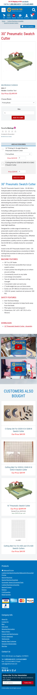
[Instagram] (8, 670)
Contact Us (5, 622)
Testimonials (5, 639)
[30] (18, 61)
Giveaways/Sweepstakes (9, 644)
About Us (4, 619)
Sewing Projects (6, 587)
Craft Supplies (6, 592)
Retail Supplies (6, 594)
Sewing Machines (7, 577)
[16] (18, 490)
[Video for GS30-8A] (18, 347)
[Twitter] (3, 670)
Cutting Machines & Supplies (10, 585)
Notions (4, 590)
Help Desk (5, 627)
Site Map (4, 646)
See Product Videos (9, 85)
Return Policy (6, 631)
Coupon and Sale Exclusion (10, 634)
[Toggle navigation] (3, 10)
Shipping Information (8, 629)
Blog (3, 624)
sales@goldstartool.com (9, 664)
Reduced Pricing (8, 570)
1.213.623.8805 (27, 4)
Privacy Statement (7, 636)
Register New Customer (9, 641)
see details (25, 1)
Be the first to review (6, 136)
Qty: (19, 109)
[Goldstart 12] (18, 369)
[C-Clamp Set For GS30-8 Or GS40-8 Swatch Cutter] (18, 413)
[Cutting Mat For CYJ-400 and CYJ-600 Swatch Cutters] (18, 530)
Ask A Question (29, 26)
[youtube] (13, 670)
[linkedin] (10, 670)
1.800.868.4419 (15, 4)
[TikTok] (15, 670)
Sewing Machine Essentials (10, 580)
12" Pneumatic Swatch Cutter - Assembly (18, 326)
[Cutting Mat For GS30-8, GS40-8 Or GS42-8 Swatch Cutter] (18, 451)
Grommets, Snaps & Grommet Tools (12, 582)
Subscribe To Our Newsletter (15, 675)
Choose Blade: (6, 99)
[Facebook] (5, 670)
